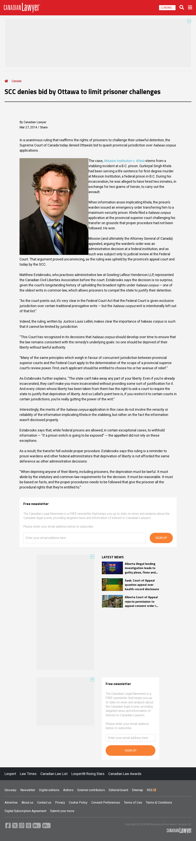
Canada (16, 81)
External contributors (91, 790)
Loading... (167, 7)
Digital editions (49, 790)
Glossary (10, 790)
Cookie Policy (78, 802)
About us (27, 802)
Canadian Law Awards (124, 774)
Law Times (28, 774)
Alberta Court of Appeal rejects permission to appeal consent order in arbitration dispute (141, 601)
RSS (150, 790)
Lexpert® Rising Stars (88, 774)
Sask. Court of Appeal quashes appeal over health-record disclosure (142, 584)
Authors (68, 790)
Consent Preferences (105, 802)
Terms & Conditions (159, 802)
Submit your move (62, 811)
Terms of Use (133, 802)
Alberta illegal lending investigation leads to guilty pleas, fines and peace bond (140, 568)
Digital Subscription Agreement (25, 811)
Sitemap (137, 790)
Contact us (44, 802)
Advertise (11, 802)
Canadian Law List (54, 774)
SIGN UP (161, 538)
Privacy (60, 802)
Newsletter (27, 790)
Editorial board (118, 790)
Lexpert (10, 774)
